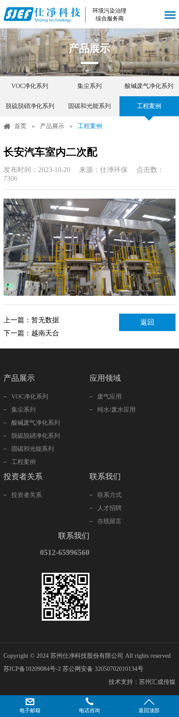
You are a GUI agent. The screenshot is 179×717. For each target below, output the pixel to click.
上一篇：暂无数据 (31, 320)
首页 (20, 126)
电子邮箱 (30, 710)
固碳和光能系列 (89, 106)
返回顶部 (149, 710)
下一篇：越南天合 (31, 333)
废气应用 (109, 396)
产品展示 (52, 126)
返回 (147, 322)
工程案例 (149, 106)
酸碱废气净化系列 (149, 86)
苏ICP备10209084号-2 (32, 669)
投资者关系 (26, 495)
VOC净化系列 (29, 86)
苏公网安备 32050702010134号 (103, 669)
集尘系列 (89, 86)
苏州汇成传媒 (157, 682)
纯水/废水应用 (116, 409)
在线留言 (109, 521)
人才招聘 (109, 508)
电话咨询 (89, 710)
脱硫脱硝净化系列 (30, 106)
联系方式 (109, 495)
